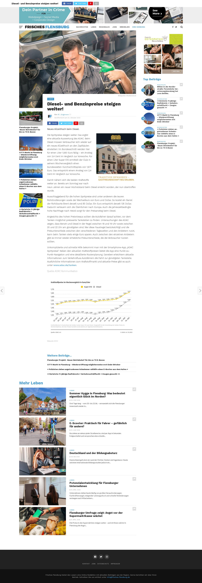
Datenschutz (103, 564)
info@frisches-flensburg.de (118, 577)
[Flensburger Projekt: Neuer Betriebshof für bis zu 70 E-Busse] (31, 125)
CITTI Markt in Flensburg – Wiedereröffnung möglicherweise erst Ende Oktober (30, 155)
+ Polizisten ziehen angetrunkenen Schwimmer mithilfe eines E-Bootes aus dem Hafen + (30, 184)
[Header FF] (101, 23)
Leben (93, 27)
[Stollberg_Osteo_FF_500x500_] (163, 73)
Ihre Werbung (138, 27)
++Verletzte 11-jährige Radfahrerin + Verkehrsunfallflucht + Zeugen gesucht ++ (29, 212)
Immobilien (125, 27)
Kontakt (86, 564)
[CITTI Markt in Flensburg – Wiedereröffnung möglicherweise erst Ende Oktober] (31, 150)
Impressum (115, 564)
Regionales (104, 27)
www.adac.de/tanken (64, 265)
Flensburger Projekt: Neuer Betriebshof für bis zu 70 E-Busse (29, 129)
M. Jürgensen (63, 114)
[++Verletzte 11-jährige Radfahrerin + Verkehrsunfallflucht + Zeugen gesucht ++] (31, 206)
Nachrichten (82, 27)
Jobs (114, 27)
